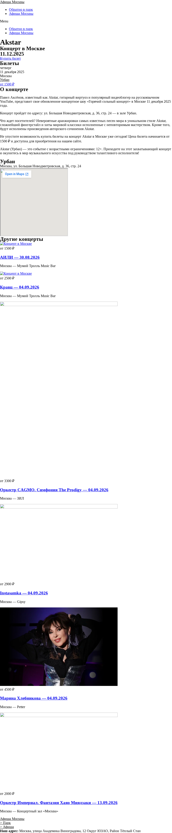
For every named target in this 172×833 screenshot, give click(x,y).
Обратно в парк (21, 9)
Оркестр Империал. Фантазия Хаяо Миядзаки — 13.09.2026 (59, 802)
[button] (86, 21)
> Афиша (7, 827)
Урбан (4, 80)
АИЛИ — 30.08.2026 (20, 257)
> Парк (5, 823)
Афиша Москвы (12, 2)
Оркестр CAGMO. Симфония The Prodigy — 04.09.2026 (54, 489)
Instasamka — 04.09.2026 (24, 593)
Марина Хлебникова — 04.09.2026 (33, 698)
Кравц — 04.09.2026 (19, 287)
